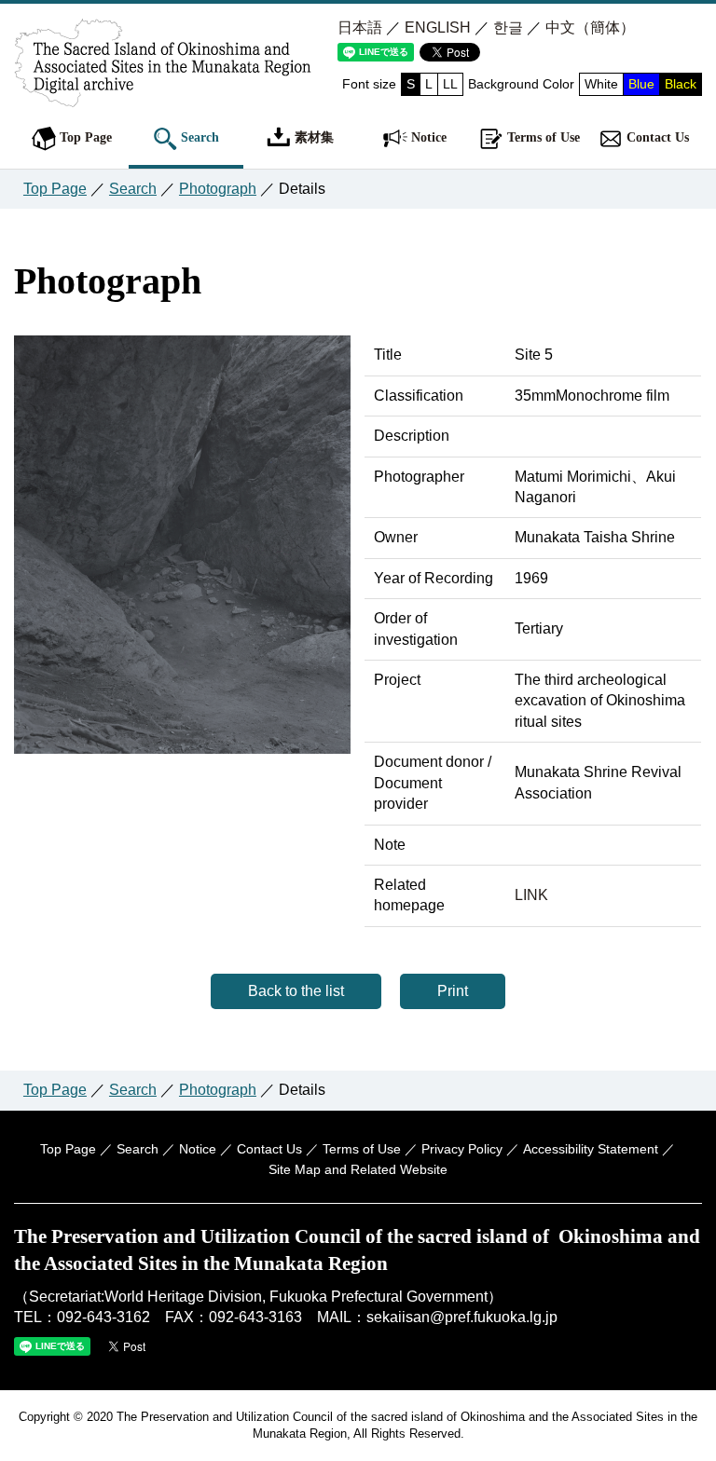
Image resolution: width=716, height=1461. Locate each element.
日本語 (359, 27)
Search (198, 137)
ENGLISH (438, 27)
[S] (162, 86)
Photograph (217, 189)
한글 (508, 27)
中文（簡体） (590, 27)
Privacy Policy (462, 1148)
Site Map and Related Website (358, 1169)
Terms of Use (541, 137)
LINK (531, 895)
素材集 (312, 137)
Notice (427, 137)
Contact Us (656, 137)
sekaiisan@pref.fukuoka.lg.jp (462, 1317)
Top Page (84, 137)
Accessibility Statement (590, 1148)
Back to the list (296, 991)
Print (452, 991)
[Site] (182, 746)
